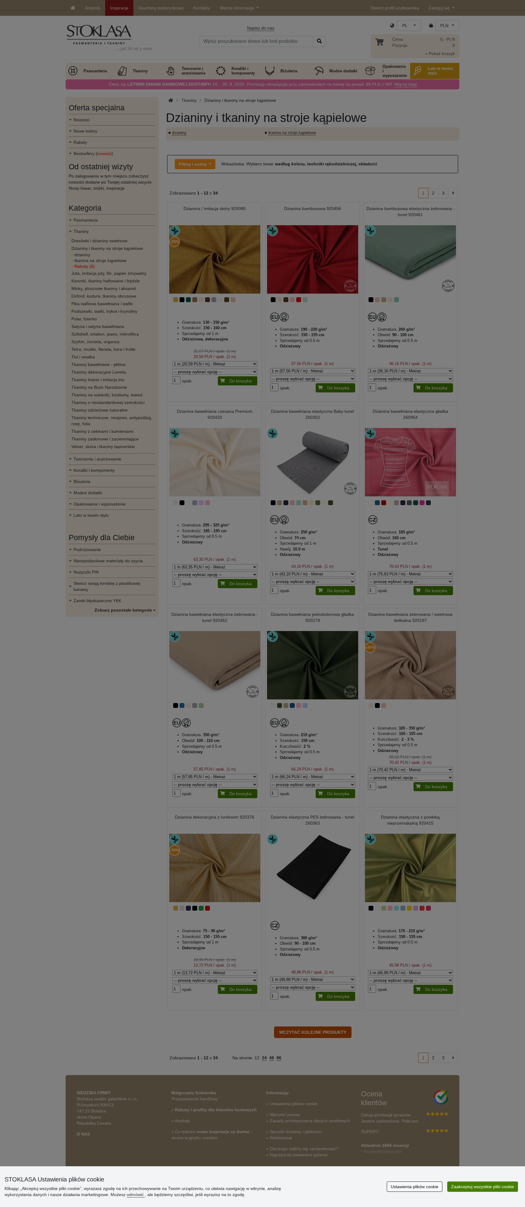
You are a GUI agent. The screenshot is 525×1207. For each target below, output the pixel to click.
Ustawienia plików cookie (414, 1186)
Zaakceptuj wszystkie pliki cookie (482, 1186)
